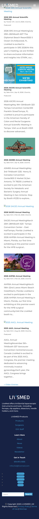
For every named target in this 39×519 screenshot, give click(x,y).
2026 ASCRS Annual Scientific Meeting (17, 89)
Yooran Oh (10, 22)
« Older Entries (11, 384)
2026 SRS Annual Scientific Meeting (16, 18)
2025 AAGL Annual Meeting (16, 328)
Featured (7, 25)
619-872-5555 (19, 462)
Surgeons (19, 425)
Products (19, 421)
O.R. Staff (20, 429)
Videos (19, 448)
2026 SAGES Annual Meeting (17, 212)
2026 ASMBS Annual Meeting (17, 160)
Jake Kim (9, 92)
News (19, 443)
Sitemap (23, 509)
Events (28, 22)
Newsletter (19, 452)
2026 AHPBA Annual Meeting (17, 276)
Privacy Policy (24, 506)
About (19, 439)
